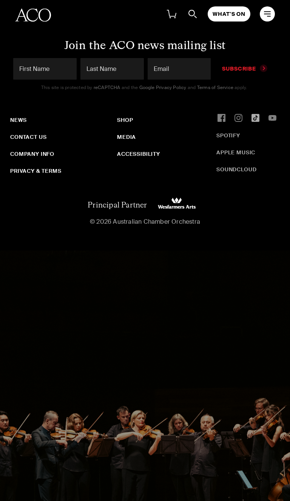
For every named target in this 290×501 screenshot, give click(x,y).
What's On (229, 14)
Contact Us (28, 137)
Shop (125, 120)
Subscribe (239, 68)
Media (126, 137)
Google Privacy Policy (163, 88)
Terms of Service (215, 88)
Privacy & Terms (36, 171)
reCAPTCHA (107, 88)
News (18, 120)
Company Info (32, 154)
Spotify (228, 135)
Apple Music (235, 152)
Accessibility (138, 154)
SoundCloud (236, 169)
